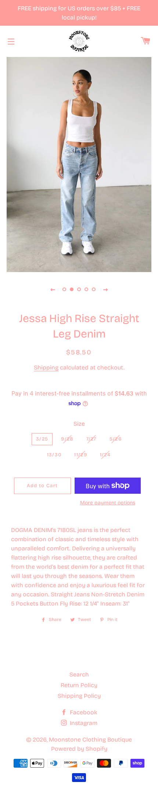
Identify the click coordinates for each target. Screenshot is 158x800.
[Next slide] (105, 289)
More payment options (107, 503)
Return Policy (79, 685)
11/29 (80, 455)
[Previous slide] (52, 289)
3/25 (42, 439)
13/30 (54, 455)
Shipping (46, 367)
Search (79, 674)
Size (79, 423)
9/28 (67, 439)
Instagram (82, 722)
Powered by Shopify (79, 748)
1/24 (105, 455)
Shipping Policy (79, 695)
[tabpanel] (79, 163)
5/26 (115, 439)
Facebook (82, 712)
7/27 (91, 439)
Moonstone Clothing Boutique (90, 739)
